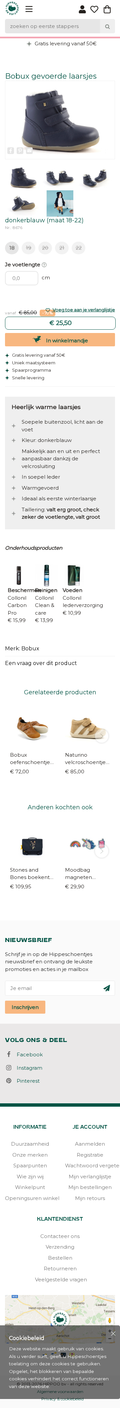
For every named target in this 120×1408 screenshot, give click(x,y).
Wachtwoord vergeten (90, 1165)
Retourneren (60, 1268)
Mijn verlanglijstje (90, 1176)
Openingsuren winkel (30, 1198)
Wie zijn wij (30, 1176)
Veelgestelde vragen (60, 1279)
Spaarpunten (30, 1165)
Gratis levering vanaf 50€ (65, 43)
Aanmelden (90, 1144)
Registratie (90, 1155)
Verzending (60, 1247)
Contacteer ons (60, 1236)
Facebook (28, 1054)
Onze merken (30, 1155)
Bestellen (60, 1258)
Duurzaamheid (30, 1144)
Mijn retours (90, 1198)
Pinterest (26, 1081)
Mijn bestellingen (90, 1187)
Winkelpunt (30, 1187)
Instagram (27, 1068)
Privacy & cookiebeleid (62, 1398)
